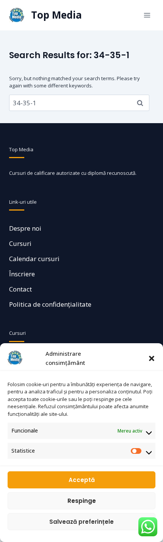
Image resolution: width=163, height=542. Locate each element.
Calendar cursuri (34, 258)
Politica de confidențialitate (50, 304)
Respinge (81, 501)
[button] (151, 358)
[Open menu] (147, 15)
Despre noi (25, 228)
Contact (20, 289)
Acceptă (82, 480)
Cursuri (20, 243)
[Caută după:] (79, 102)
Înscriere (22, 273)
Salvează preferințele (81, 522)
